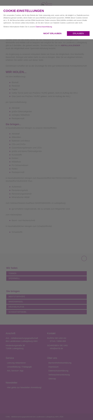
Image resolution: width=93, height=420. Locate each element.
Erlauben (78, 33)
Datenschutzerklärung (44, 27)
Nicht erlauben (52, 33)
